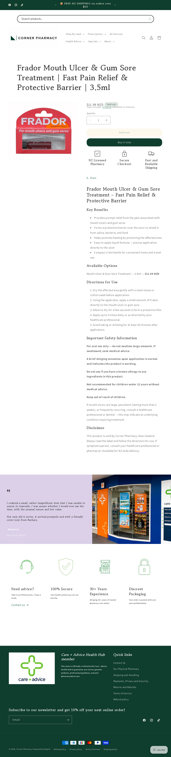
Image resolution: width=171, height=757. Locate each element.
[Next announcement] (115, 5)
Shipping (106, 107)
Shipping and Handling (126, 675)
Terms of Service (122, 693)
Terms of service (92, 749)
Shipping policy (110, 749)
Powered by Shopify (41, 749)
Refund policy (121, 699)
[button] (75, 34)
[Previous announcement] (55, 5)
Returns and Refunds (124, 687)
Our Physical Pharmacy (126, 668)
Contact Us (119, 662)
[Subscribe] (68, 720)
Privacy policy (75, 749)
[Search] (150, 19)
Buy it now (124, 142)
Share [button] (93, 177)
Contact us (18, 605)
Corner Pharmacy (24, 749)
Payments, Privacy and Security (130, 681)
